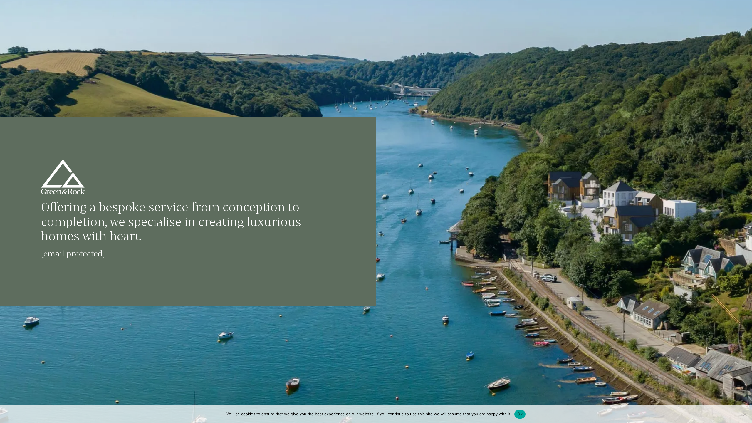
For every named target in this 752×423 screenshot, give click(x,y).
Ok (520, 414)
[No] (745, 414)
